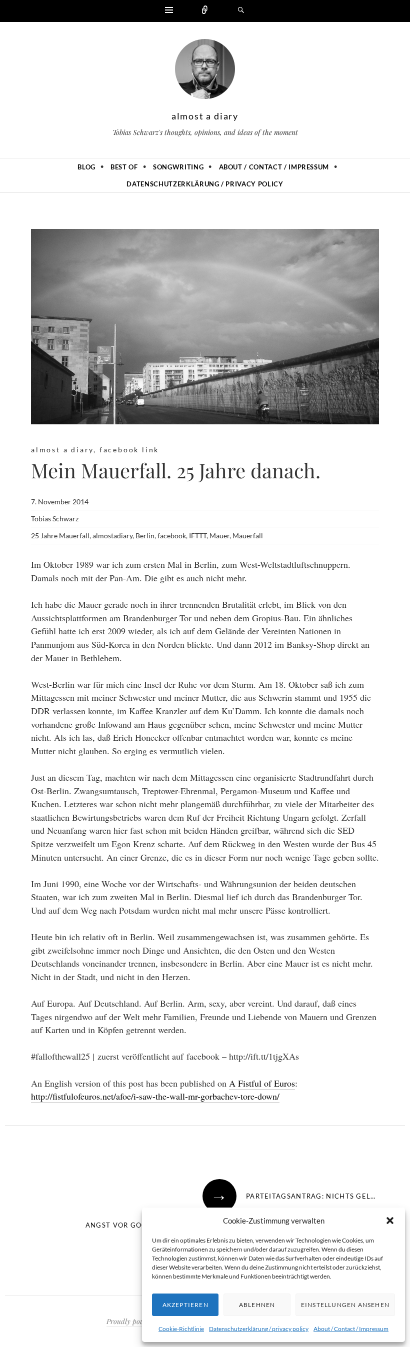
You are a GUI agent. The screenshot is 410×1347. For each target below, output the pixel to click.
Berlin (145, 535)
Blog (87, 167)
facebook (172, 535)
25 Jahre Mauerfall (60, 535)
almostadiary (112, 535)
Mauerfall (247, 535)
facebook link (129, 449)
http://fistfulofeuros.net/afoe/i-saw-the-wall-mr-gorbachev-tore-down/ (155, 1096)
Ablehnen (257, 1305)
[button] (390, 1221)
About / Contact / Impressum (351, 1329)
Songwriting (178, 167)
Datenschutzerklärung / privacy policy (258, 1329)
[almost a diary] (205, 71)
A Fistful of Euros (262, 1083)
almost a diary (205, 115)
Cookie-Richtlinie (181, 1329)
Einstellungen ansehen (345, 1305)
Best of (124, 167)
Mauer (220, 535)
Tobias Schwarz (54, 518)
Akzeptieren (185, 1305)
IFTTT (197, 535)
